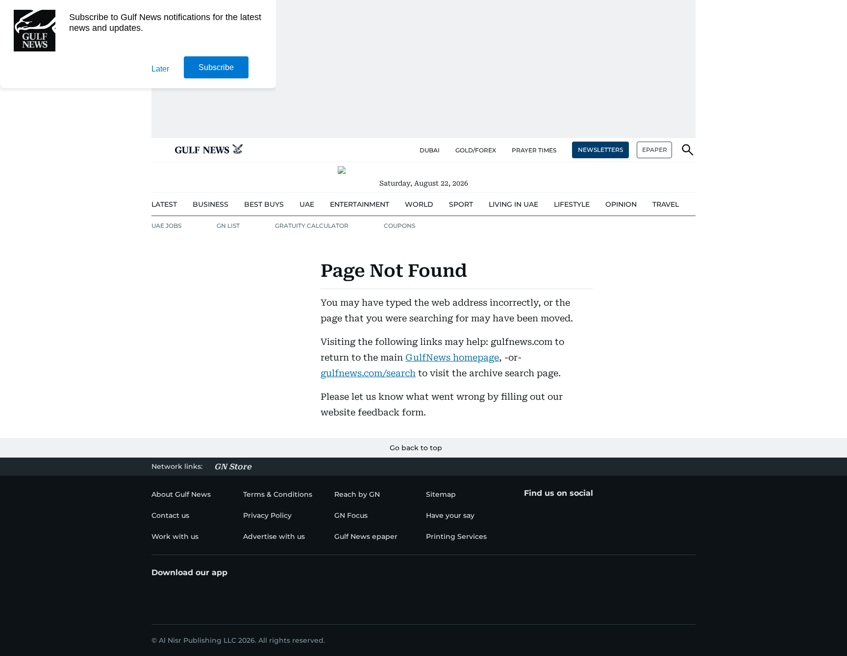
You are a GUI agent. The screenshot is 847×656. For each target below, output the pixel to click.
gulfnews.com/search (368, 373)
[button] (159, 150)
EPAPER (654, 149)
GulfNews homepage (452, 357)
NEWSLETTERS (600, 149)
